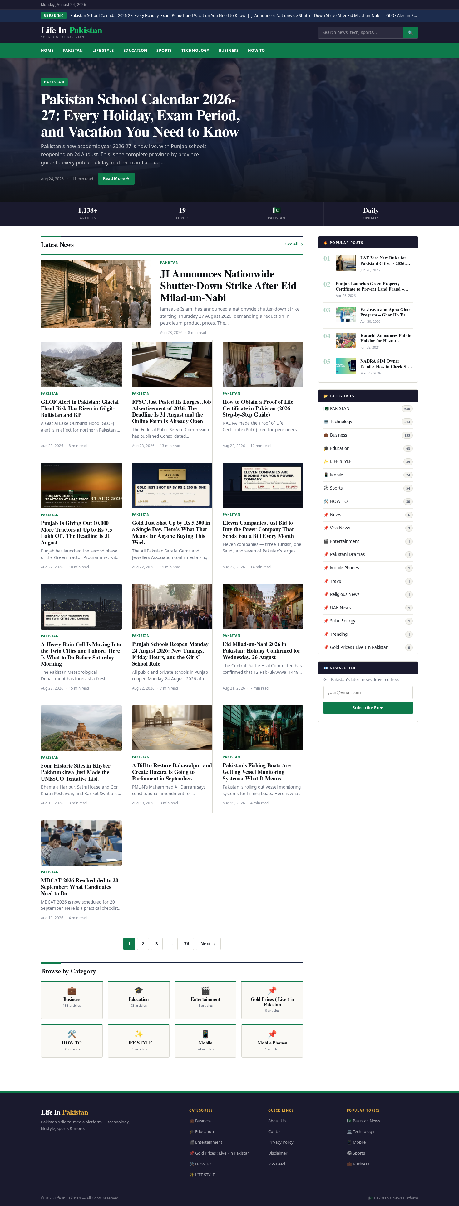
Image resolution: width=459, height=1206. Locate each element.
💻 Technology (366, 421)
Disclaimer (277, 1153)
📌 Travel (366, 581)
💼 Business (366, 435)
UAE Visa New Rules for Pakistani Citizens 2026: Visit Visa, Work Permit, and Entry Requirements (383, 265)
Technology (195, 50)
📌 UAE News (366, 607)
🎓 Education (366, 448)
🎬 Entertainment (366, 541)
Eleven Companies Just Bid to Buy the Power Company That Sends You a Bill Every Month (258, 529)
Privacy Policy (281, 1142)
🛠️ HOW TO (366, 501)
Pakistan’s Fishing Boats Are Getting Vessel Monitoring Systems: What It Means (257, 771)
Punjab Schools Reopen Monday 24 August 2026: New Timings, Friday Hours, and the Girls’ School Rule (170, 654)
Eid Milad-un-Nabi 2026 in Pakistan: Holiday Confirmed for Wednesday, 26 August (261, 650)
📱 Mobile (366, 475)
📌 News (366, 515)
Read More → (116, 178)
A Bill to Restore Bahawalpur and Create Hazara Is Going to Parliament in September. (172, 771)
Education (135, 50)
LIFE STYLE (103, 50)
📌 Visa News (366, 528)
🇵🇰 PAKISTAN (366, 408)
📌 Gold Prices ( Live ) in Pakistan (366, 647)
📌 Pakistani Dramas (366, 554)
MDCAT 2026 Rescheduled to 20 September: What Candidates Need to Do (79, 886)
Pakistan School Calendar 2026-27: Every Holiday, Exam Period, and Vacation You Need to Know (157, 15)
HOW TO (256, 50)
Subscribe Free (368, 708)
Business (229, 50)
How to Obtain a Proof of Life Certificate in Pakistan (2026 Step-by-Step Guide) (258, 408)
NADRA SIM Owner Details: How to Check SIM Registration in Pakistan (386, 366)
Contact (275, 1131)
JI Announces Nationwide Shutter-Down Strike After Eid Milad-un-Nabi (315, 15)
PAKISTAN (73, 50)
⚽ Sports (366, 488)
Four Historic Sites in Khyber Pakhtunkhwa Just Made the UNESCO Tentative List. (76, 772)
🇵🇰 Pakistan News (363, 1121)
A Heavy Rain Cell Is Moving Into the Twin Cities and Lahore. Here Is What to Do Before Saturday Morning (81, 654)
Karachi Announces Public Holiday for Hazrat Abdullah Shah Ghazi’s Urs (386, 340)
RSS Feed (276, 1164)
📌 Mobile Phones (366, 568)
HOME (47, 50)
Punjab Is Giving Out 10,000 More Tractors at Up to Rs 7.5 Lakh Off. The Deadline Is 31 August (76, 533)
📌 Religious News (366, 594)
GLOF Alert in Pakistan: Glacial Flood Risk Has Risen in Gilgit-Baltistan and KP (79, 408)
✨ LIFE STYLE (366, 461)
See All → (294, 244)
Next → (208, 944)
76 (186, 944)
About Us (277, 1121)
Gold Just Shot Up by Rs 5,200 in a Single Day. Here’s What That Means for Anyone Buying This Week (171, 532)
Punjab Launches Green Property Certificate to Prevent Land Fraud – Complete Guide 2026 (370, 288)
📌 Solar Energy (366, 621)
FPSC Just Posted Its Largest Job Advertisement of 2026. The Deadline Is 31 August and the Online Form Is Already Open (171, 411)
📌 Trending (366, 634)
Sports (164, 50)
